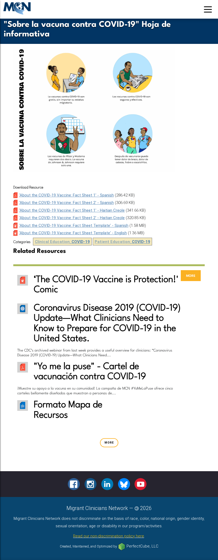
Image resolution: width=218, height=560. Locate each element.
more (190, 275)
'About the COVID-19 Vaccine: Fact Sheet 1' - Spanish (66, 195)
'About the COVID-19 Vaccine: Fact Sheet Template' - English (73, 233)
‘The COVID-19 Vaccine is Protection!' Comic (106, 284)
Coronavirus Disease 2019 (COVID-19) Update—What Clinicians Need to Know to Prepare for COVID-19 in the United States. (107, 323)
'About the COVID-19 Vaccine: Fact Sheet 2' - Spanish (66, 202)
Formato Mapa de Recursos (68, 410)
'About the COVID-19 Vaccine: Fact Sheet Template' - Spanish (73, 225)
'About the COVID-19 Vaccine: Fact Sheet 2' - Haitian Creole (72, 217)
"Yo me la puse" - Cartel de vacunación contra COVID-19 (90, 371)
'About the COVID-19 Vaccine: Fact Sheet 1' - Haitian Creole (72, 210)
